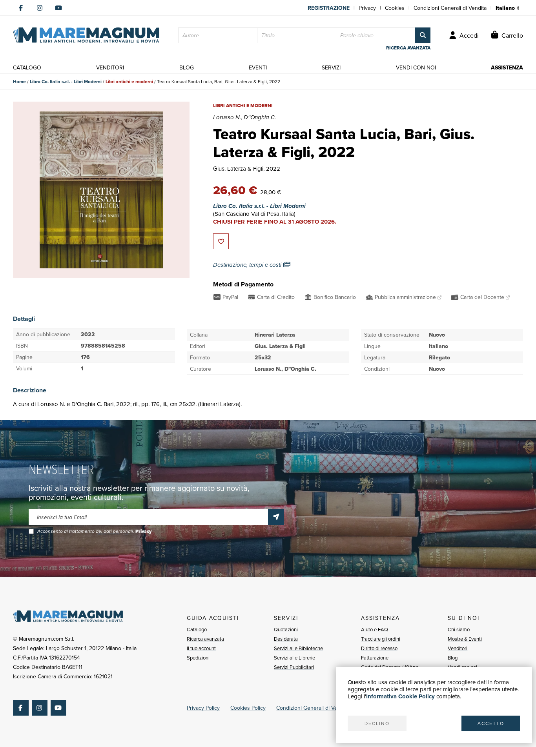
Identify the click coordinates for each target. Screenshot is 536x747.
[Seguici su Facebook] (21, 8)
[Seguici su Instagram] (39, 8)
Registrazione (329, 8)
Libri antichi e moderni (129, 81)
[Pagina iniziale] (86, 35)
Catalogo (197, 629)
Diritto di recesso (379, 648)
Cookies (395, 8)
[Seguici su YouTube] (58, 8)
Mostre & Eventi (465, 638)
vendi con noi (416, 67)
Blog (453, 657)
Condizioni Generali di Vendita (450, 8)
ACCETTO (491, 723)
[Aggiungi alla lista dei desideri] (221, 241)
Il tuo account (201, 648)
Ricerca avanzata (205, 638)
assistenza (507, 67)
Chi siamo (459, 629)
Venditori (457, 648)
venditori (110, 67)
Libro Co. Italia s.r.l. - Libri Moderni (66, 81)
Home (19, 81)
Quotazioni (286, 629)
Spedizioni (198, 657)
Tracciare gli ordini (380, 638)
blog (186, 67)
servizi (331, 67)
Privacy (367, 8)
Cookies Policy (248, 708)
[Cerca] (422, 35)
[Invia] (276, 517)
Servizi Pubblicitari (294, 666)
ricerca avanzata (408, 47)
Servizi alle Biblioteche (298, 648)
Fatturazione (374, 657)
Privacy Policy (203, 708)
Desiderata (286, 638)
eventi (258, 67)
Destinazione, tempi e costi (248, 265)
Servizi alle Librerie (294, 657)
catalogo (27, 67)
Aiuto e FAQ (374, 629)
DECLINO (377, 723)
